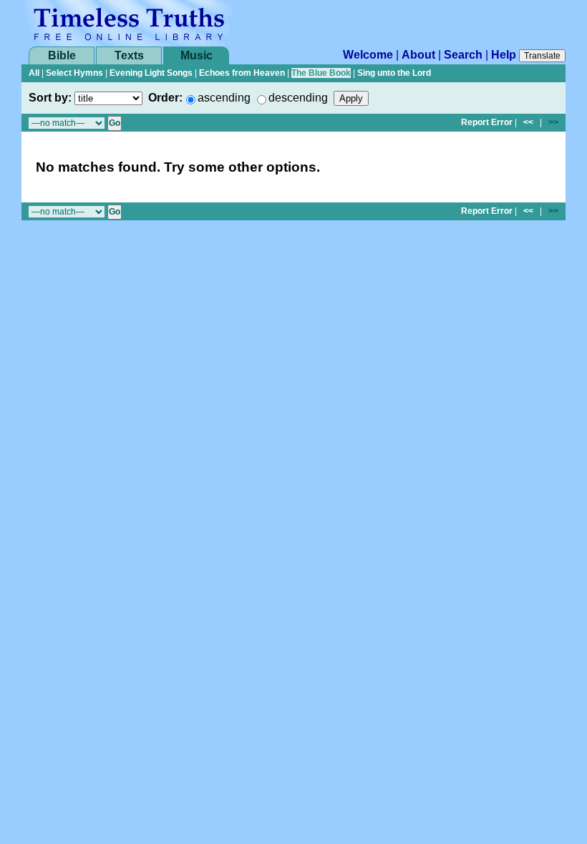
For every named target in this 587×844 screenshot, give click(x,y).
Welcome (368, 55)
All (34, 73)
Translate (542, 56)
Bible (62, 55)
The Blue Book (321, 73)
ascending (224, 98)
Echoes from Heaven (242, 73)
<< (528, 122)
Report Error (487, 122)
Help (503, 55)
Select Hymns (74, 73)
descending (298, 98)
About (418, 55)
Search (463, 55)
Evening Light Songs (151, 73)
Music (196, 55)
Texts (129, 55)
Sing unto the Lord (394, 73)
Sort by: (50, 98)
